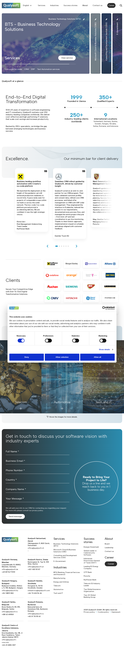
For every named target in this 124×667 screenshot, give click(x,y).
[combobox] (27, 5)
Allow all (97, 357)
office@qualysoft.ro (36, 614)
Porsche (87, 576)
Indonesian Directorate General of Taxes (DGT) (92, 561)
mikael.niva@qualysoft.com (39, 591)
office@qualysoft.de (10, 569)
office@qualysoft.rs (10, 612)
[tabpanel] (32, 203)
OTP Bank (88, 572)
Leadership (109, 548)
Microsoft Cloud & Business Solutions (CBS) (65, 551)
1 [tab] (56, 246)
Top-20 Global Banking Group (90, 596)
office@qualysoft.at (36, 567)
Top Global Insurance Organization (92, 590)
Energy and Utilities (61, 582)
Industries (54, 5)
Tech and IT (58, 593)
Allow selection (62, 357)
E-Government (60, 561)
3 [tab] (61, 246)
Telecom (57, 586)
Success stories (71, 5)
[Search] (121, 5)
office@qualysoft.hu (10, 591)
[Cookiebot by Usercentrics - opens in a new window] (104, 308)
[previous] (47, 246)
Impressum (116, 612)
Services (41, 5)
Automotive (58, 589)
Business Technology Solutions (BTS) (66, 545)
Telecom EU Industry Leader (92, 584)
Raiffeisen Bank (90, 580)
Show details (104, 349)
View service (67, 58)
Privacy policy (89, 612)
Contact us (97, 5)
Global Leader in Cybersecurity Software (90, 553)
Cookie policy (103, 612)
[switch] (48, 341)
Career (111, 5)
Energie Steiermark (91, 547)
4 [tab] (63, 246)
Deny (26, 357)
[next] (76, 246)
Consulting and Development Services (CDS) (65, 556)
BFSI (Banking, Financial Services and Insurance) (67, 573)
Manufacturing (59, 578)
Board (107, 544)
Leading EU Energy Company (91, 567)
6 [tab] (68, 246)
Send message (15, 516)
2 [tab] (59, 246)
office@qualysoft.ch (36, 548)
